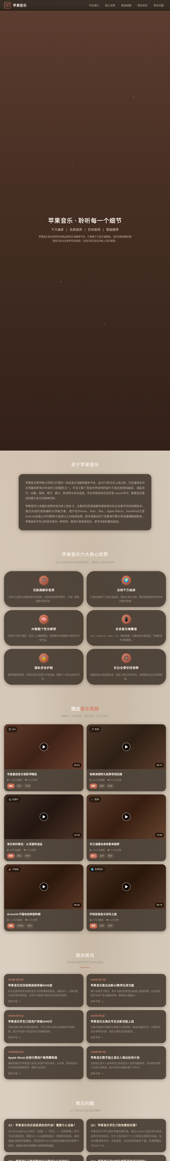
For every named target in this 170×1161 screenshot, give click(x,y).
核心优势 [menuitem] (110, 5)
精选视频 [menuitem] (126, 5)
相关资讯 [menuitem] (142, 5)
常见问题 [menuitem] (159, 5)
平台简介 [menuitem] (94, 5)
